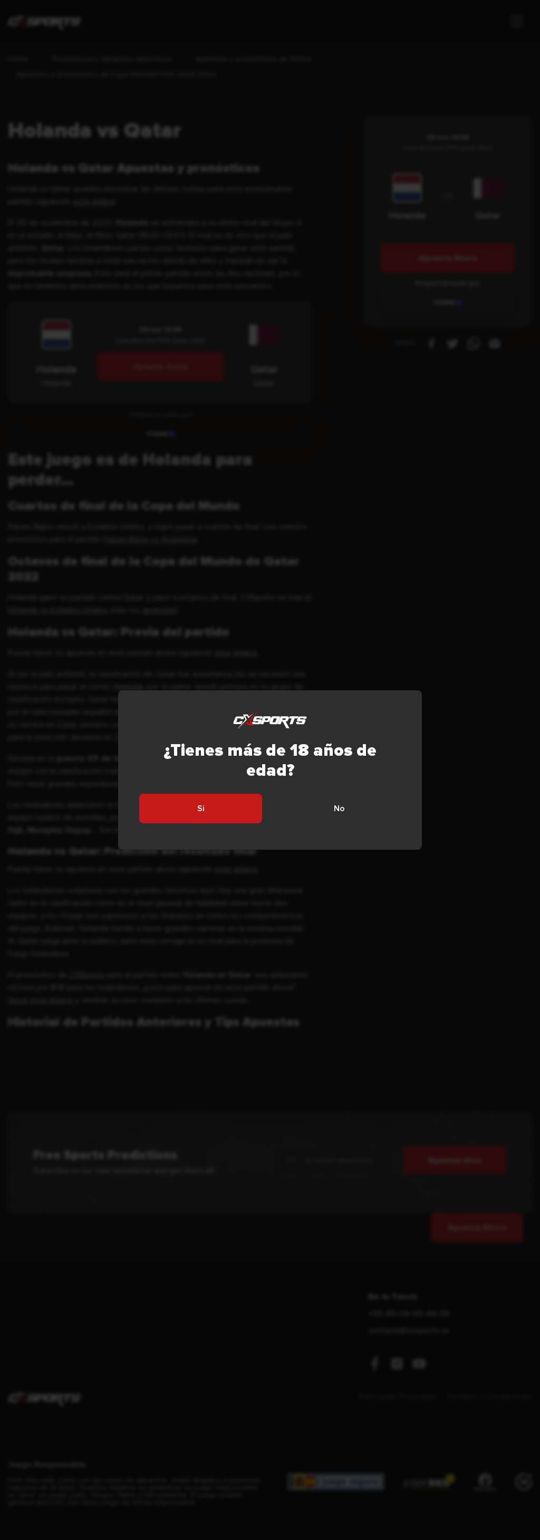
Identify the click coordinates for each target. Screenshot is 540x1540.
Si (201, 808)
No (339, 808)
